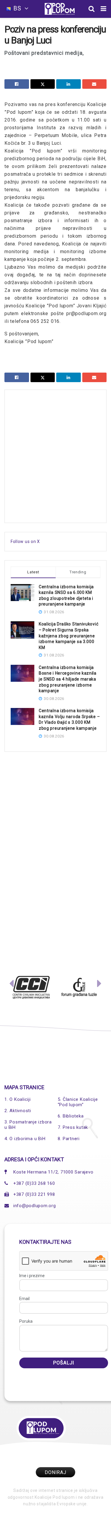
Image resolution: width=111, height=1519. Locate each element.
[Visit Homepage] (60, 9)
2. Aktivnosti (17, 1110)
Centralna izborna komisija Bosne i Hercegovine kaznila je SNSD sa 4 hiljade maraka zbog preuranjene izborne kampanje (67, 679)
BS (17, 8)
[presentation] (11, 985)
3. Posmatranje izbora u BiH (28, 1124)
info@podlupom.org (34, 1205)
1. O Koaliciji (17, 1099)
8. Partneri (69, 1138)
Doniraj (55, 1472)
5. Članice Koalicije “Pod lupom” (78, 1102)
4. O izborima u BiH (24, 1138)
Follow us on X (25, 541)
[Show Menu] (104, 9)
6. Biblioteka (71, 1116)
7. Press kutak (73, 1127)
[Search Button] (92, 9)
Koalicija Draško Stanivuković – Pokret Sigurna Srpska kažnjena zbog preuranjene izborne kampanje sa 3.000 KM (68, 636)
